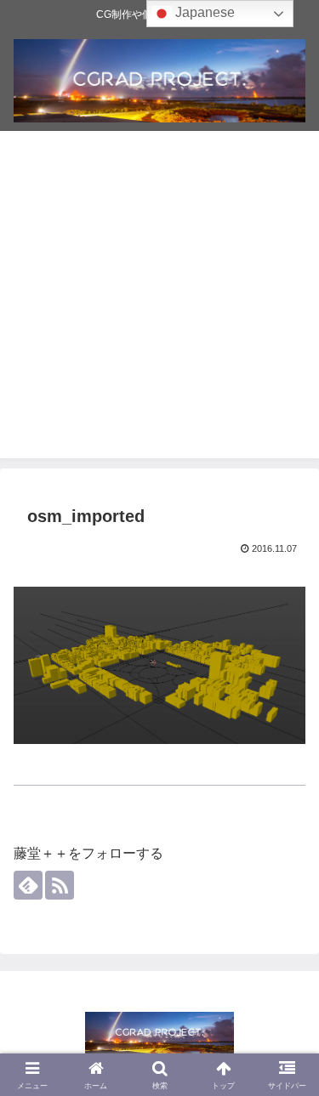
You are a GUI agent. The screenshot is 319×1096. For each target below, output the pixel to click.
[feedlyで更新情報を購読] (28, 885)
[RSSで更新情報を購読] (59, 885)
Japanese (203, 12)
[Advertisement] (159, 298)
